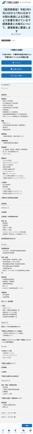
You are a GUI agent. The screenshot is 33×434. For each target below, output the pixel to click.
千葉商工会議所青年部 (9, 405)
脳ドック (5, 286)
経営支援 (4, 95)
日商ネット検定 (7, 227)
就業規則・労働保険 (8, 281)
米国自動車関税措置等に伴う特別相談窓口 (15, 114)
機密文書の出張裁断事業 (10, 314)
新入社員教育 (6, 185)
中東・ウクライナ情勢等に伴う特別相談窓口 (15, 116)
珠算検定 (5, 225)
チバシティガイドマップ (10, 355)
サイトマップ (4, 88)
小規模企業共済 (7, 268)
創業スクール (6, 123)
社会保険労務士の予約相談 (10, 107)
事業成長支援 (6, 129)
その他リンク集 (7, 394)
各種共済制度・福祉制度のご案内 (12, 259)
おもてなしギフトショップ (10, 163)
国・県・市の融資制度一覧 (10, 151)
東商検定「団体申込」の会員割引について (15, 234)
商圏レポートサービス (9, 174)
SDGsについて (7, 308)
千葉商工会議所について (8, 363)
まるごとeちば (7, 357)
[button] (16, 62)
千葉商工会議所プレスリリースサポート (14, 178)
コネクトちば (6, 154)
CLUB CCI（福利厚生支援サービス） (13, 288)
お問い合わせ (23, 432)
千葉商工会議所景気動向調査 (11, 389)
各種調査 (5, 391)
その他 (13, 40)
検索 (26, 425)
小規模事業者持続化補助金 (10, 143)
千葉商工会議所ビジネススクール (12, 191)
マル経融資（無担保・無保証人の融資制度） (15, 149)
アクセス (15, 432)
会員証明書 (6, 297)
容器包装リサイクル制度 (10, 312)
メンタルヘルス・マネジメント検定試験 (14, 232)
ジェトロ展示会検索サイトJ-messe (13, 176)
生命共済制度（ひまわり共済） (12, 262)
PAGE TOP (30, 425)
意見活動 (5, 387)
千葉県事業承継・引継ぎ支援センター (13, 136)
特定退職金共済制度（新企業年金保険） (14, 264)
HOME (9, 432)
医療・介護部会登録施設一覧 (11, 310)
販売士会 (5, 407)
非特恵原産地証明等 (8, 253)
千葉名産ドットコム (8, 353)
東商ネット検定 (7, 230)
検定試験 (5, 187)
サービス (4, 244)
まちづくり (4, 322)
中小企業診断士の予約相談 (10, 103)
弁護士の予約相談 (8, 105)
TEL (30, 432)
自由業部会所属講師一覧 (10, 317)
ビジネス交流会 (7, 160)
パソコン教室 (6, 189)
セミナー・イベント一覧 (8, 413)
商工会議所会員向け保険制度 (11, 266)
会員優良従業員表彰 (8, 279)
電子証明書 (6, 295)
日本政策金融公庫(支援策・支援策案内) (14, 125)
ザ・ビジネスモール (8, 171)
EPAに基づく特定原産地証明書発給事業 (14, 251)
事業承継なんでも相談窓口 (10, 112)
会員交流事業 (6, 167)
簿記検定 (5, 223)
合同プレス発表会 (8, 165)
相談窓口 (5, 127)
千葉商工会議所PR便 (9, 169)
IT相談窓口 (6, 110)
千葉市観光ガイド (8, 335)
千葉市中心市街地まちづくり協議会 (13, 333)
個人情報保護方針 (5, 85)
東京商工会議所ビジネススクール (12, 193)
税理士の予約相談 (8, 101)
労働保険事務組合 (8, 284)
